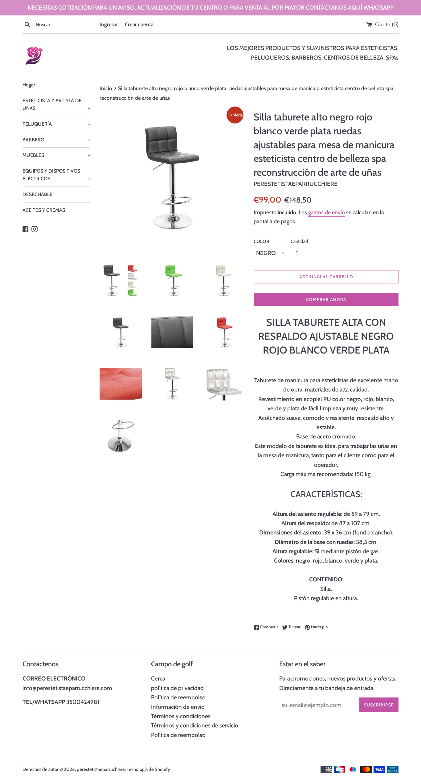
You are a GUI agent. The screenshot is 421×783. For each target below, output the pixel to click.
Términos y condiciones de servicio (194, 725)
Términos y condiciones (181, 716)
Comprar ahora (326, 299)
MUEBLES (56, 155)
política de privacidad (177, 688)
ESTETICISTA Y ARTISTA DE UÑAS (56, 104)
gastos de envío (326, 212)
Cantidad (299, 241)
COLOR (261, 241)
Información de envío (178, 706)
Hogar (28, 85)
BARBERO (56, 140)
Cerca (158, 678)
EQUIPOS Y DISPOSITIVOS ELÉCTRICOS (56, 175)
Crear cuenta (139, 24)
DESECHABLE (37, 194)
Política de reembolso (178, 697)
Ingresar (109, 24)
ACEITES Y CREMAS (43, 210)
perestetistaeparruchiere (101, 769)
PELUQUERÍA (56, 124)
